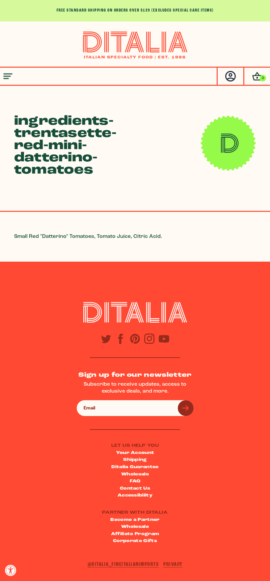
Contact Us (135, 488)
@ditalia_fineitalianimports (123, 564)
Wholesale (135, 474)
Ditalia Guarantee (135, 467)
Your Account (135, 453)
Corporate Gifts (135, 541)
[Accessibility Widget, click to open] (10, 570)
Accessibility (135, 495)
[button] (256, 76)
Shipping (135, 460)
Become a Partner (134, 520)
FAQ (135, 481)
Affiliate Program (135, 534)
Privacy (173, 564)
